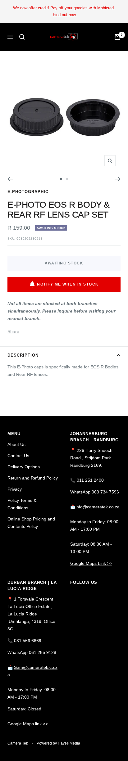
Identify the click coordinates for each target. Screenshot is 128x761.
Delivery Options (23, 466)
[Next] (118, 179)
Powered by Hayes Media (58, 743)
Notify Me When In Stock (68, 284)
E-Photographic (27, 191)
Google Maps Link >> (91, 563)
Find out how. (65, 14)
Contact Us (18, 455)
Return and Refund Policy (32, 477)
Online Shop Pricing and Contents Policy (31, 522)
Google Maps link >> (27, 723)
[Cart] (117, 37)
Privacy (14, 489)
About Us (16, 444)
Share (13, 331)
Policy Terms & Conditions (21, 504)
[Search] (22, 37)
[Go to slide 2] (67, 179)
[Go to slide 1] (61, 179)
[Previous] (10, 179)
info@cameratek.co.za (97, 506)
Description (23, 355)
